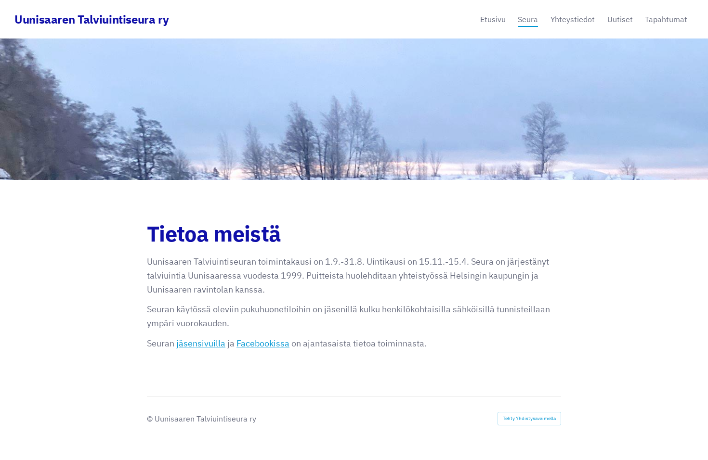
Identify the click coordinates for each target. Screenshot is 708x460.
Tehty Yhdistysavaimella (529, 418)
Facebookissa (262, 343)
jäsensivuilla (200, 343)
